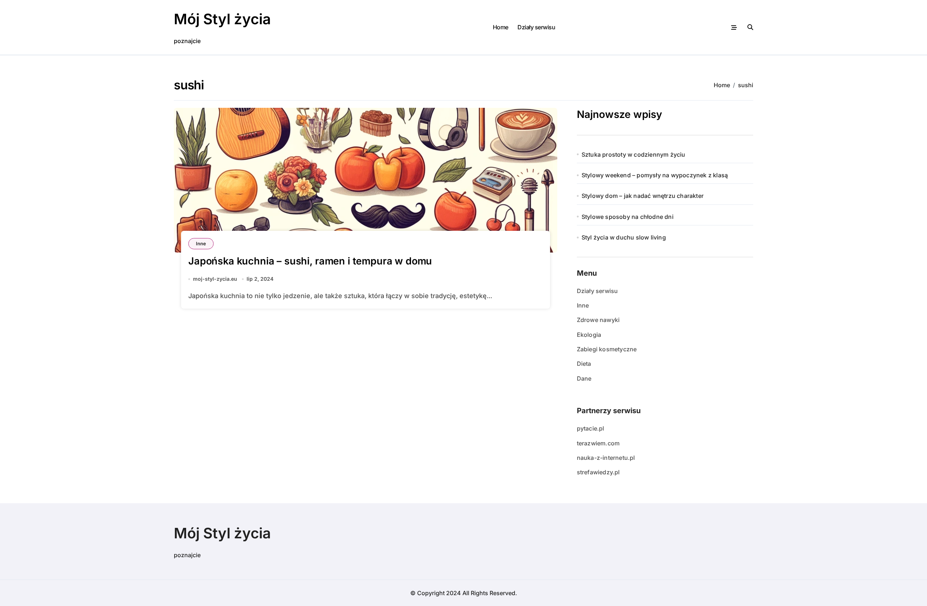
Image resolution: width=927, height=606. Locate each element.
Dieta (584, 363)
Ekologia (589, 334)
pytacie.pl (590, 428)
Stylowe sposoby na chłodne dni (628, 216)
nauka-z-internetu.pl (606, 457)
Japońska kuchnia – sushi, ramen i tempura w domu (310, 261)
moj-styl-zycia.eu (215, 279)
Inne (201, 243)
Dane (584, 378)
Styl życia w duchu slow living (624, 237)
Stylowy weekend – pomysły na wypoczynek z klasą (655, 175)
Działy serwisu (536, 27)
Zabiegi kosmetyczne (607, 349)
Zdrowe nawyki (598, 319)
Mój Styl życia (222, 19)
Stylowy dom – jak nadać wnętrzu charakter (643, 195)
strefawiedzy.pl (598, 472)
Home (500, 27)
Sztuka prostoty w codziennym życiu (633, 154)
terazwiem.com (598, 443)
